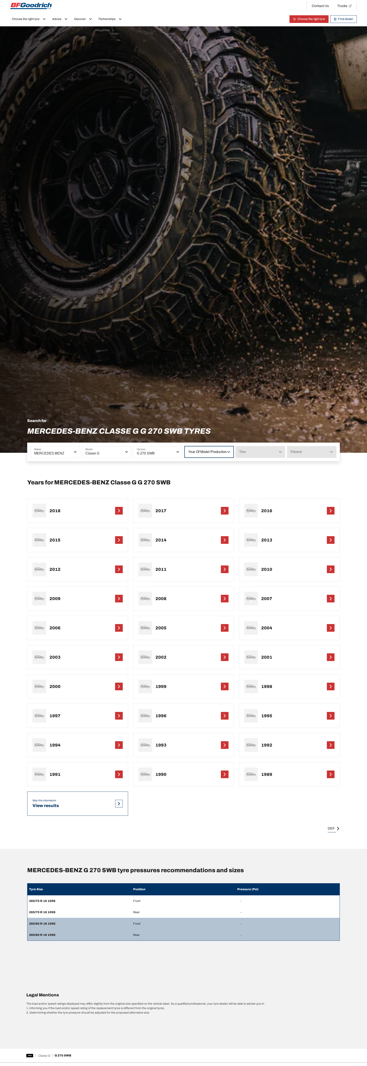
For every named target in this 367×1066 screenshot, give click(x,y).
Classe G (44, 1055)
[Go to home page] (31, 6)
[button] (74, 452)
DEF (331, 828)
